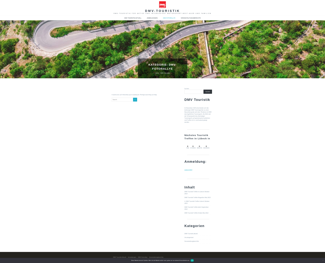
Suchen (186, 88)
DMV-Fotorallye (169, 18)
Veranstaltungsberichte (191, 18)
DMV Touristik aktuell (132, 18)
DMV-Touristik (162, 11)
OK (192, 260)
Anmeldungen (152, 18)
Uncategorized (188, 237)
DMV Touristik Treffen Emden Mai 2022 (196, 213)
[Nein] (323, 260)
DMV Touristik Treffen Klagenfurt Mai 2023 (197, 197)
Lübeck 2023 (188, 170)
